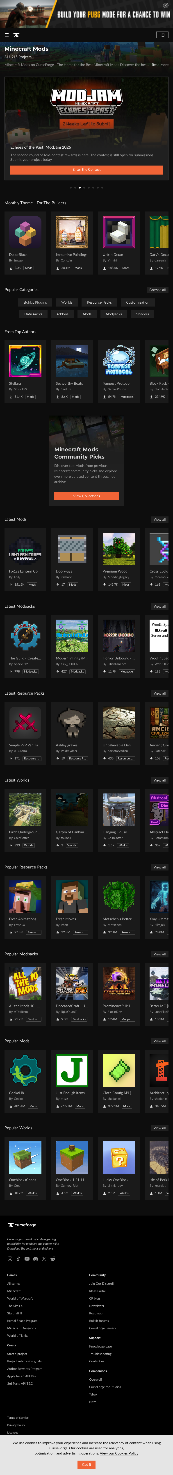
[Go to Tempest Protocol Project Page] (119, 371)
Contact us (96, 1361)
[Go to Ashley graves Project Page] (72, 733)
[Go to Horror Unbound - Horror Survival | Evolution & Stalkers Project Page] (119, 646)
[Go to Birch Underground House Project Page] (25, 820)
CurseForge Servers (102, 1328)
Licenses (12, 1432)
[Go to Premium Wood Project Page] (119, 559)
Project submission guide (24, 1361)
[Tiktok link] (18, 1258)
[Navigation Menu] (7, 35)
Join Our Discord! (101, 1283)
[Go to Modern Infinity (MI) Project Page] (72, 646)
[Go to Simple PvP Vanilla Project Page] (25, 733)
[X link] (44, 1258)
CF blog (94, 1298)
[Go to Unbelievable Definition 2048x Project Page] (119, 733)
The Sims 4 (15, 1306)
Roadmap (95, 1313)
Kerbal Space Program (22, 1321)
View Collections (86, 496)
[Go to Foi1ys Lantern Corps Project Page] (25, 559)
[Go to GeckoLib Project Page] (25, 1081)
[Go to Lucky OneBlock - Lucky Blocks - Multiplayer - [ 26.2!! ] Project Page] (119, 1168)
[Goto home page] (16, 35)
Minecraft (14, 1291)
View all (160, 520)
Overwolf (95, 1379)
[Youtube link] (27, 1258)
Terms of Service (18, 1417)
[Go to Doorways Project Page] (72, 559)
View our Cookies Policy (119, 1453)
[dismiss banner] (165, 5)
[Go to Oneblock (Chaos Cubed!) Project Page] (25, 1168)
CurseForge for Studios (105, 1387)
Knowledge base (100, 1346)
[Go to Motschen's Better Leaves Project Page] (119, 907)
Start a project (17, 1354)
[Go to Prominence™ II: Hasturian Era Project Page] (119, 994)
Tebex (93, 1394)
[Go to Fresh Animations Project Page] (25, 907)
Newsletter (96, 1306)
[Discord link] (35, 1258)
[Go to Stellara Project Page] (25, 371)
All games (13, 1283)
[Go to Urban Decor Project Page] (119, 243)
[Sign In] (162, 35)
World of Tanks (17, 1335)
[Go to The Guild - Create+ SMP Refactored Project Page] (25, 646)
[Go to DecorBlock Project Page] (25, 243)
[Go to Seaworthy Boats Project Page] (72, 371)
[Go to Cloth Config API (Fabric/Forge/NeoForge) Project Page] (119, 1081)
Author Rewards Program (24, 1368)
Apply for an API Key (21, 1376)
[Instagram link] (10, 1258)
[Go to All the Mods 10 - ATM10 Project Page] (25, 994)
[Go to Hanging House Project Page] (119, 820)
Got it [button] (86, 1464)
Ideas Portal (97, 1291)
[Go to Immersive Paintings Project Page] (72, 243)
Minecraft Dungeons (21, 1328)
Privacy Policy (16, 1425)
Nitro (92, 1402)
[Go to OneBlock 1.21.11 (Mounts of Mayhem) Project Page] (72, 1168)
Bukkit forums (99, 1321)
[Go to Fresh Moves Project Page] (72, 907)
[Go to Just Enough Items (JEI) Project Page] (72, 1081)
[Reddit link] (52, 1258)
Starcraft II (14, 1313)
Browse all (157, 290)
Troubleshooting (100, 1354)
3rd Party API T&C (20, 1383)
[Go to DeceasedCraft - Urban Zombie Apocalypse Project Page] (72, 994)
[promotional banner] (86, 14)
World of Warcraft (20, 1298)
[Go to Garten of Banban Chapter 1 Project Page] (72, 820)
